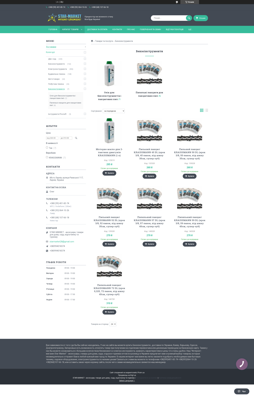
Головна (53, 29)
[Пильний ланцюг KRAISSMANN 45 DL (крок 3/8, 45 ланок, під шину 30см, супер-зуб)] (149, 130)
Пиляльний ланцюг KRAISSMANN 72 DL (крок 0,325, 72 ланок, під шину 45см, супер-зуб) (109, 290)
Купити (111, 173)
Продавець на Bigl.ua (127, 375)
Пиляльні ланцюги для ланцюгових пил (65, 104)
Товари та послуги (104, 41)
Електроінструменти (57, 69)
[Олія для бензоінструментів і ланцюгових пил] (109, 73)
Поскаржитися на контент (146, 378)
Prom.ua (141, 373)
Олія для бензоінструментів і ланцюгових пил (109, 96)
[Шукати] (189, 18)
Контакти (117, 29)
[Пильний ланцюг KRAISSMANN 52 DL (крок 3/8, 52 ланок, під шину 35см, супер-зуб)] (109, 198)
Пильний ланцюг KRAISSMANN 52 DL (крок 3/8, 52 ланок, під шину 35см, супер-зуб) (109, 222)
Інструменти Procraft (57, 114)
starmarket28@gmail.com (62, 241)
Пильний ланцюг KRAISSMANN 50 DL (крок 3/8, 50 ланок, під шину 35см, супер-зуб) (189, 154)
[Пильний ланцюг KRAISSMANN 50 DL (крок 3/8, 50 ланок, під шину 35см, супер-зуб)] (189, 130)
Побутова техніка (56, 84)
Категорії (50, 52)
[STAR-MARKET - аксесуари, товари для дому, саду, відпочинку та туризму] (63, 22)
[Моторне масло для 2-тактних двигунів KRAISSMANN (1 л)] (109, 130)
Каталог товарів (70, 29)
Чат (244, 391)
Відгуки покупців (174, 29)
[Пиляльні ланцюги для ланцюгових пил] (149, 73)
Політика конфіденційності (170, 378)
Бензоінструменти (56, 64)
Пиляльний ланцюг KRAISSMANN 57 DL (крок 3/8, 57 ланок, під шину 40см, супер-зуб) (149, 222)
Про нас (131, 29)
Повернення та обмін (150, 29)
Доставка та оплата (97, 29)
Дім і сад (52, 59)
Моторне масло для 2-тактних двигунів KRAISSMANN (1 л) (109, 152)
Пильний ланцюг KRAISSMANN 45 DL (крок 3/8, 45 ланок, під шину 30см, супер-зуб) (149, 154)
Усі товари (51, 47)
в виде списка (206, 111)
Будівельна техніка (56, 74)
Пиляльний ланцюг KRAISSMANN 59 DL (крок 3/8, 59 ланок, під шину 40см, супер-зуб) (189, 222)
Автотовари (54, 79)
